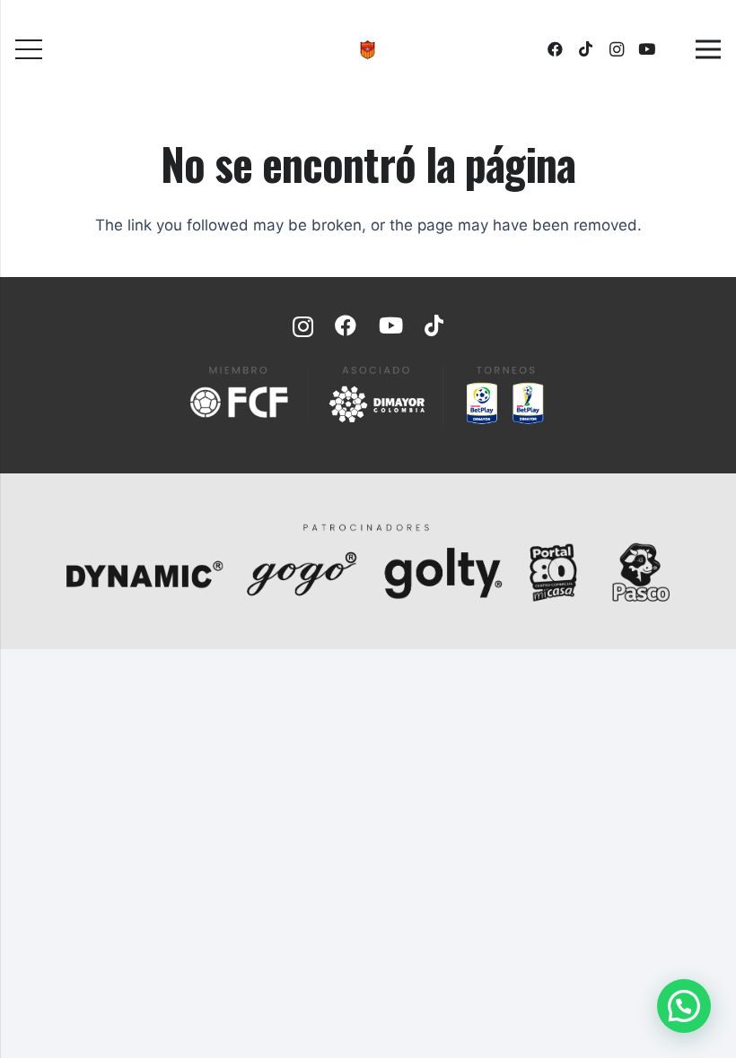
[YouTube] (647, 49)
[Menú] (28, 49)
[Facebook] (555, 49)
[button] (684, 1006)
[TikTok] (586, 49)
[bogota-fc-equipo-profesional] (367, 50)
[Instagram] (616, 49)
